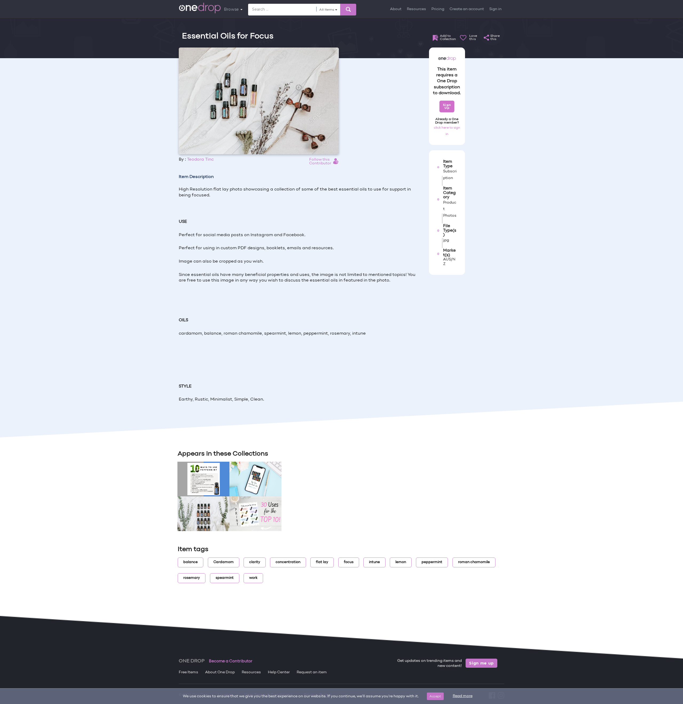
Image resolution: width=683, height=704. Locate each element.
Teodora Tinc (200, 159)
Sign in (495, 9)
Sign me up (481, 663)
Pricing (437, 9)
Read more (462, 696)
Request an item (312, 672)
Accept (435, 696)
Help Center (279, 672)
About (396, 9)
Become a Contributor (230, 661)
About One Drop (220, 672)
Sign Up (447, 106)
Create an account (467, 9)
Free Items (188, 672)
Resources (416, 9)
